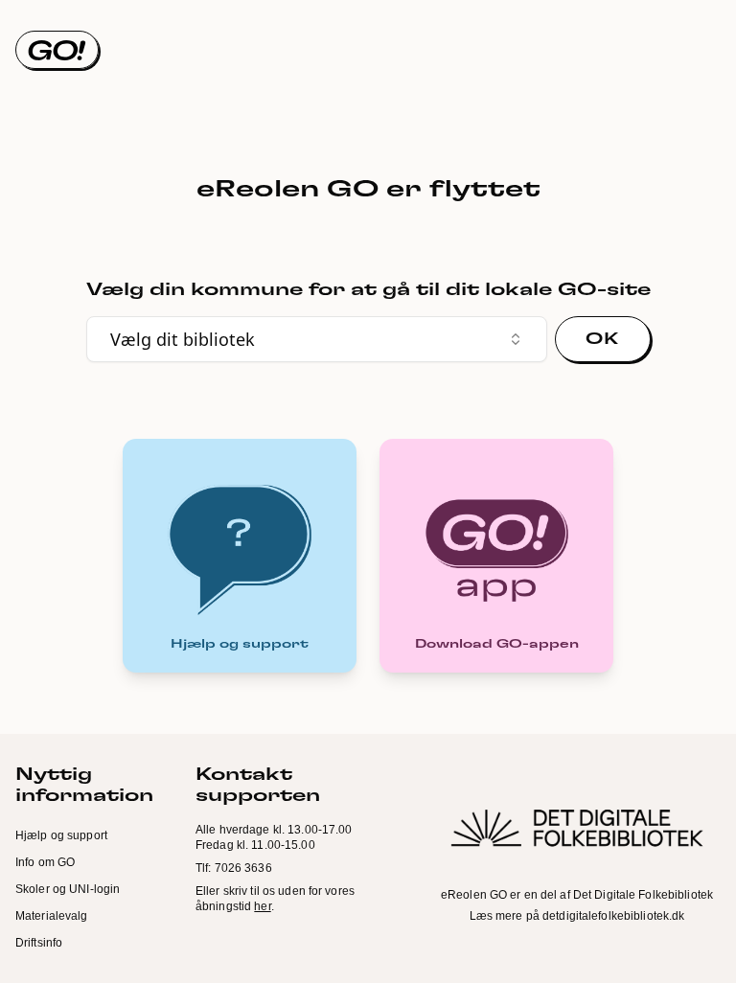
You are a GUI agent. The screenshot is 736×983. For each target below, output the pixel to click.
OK (602, 339)
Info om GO (45, 862)
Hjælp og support (61, 835)
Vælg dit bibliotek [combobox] (182, 339)
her (262, 906)
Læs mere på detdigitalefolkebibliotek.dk (577, 916)
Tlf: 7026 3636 (234, 868)
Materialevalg (51, 916)
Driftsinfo (38, 942)
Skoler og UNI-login (67, 889)
